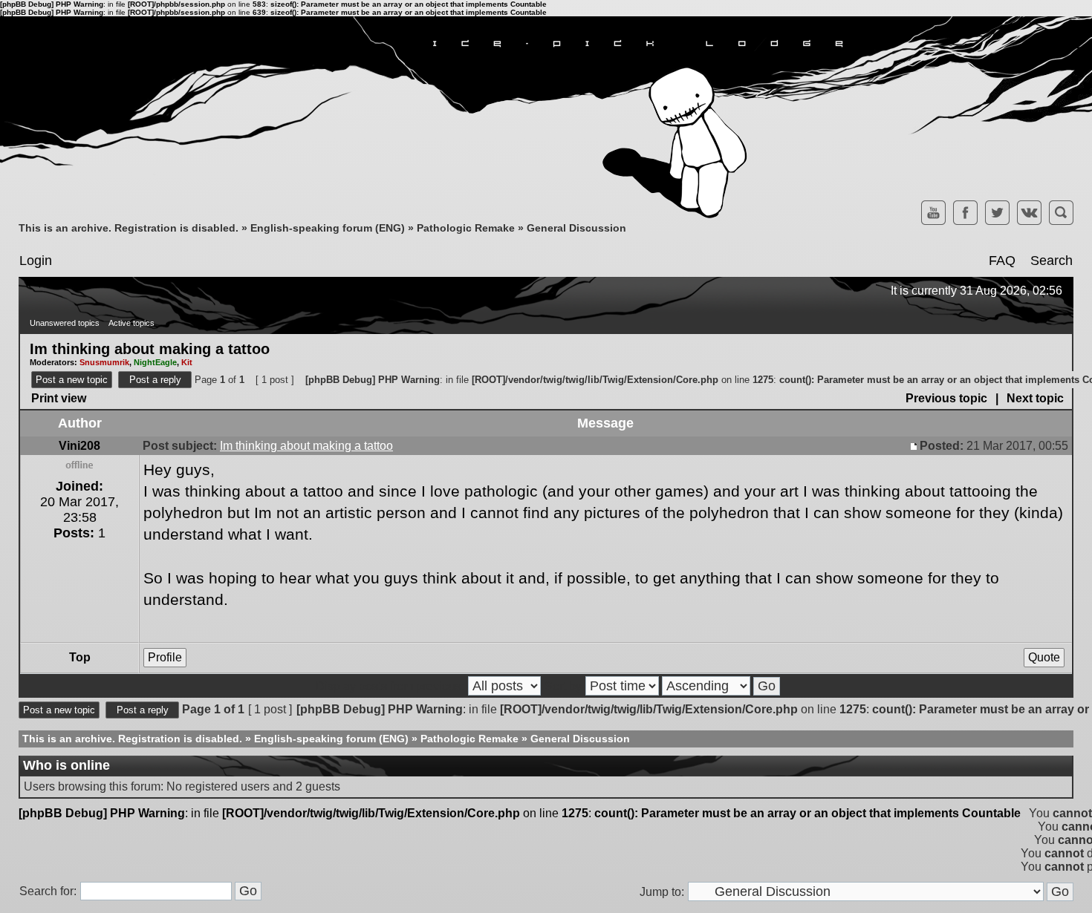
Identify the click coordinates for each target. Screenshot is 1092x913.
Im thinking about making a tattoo (150, 348)
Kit (186, 362)
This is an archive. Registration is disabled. (128, 228)
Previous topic (946, 398)
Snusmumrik (104, 362)
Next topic (1035, 398)
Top (80, 657)
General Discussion (576, 228)
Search (1051, 260)
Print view (58, 398)
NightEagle (155, 362)
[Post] (915, 445)
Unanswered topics (65, 322)
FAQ (1002, 260)
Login (35, 260)
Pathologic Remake (466, 228)
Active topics (131, 322)
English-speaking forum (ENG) (327, 228)
